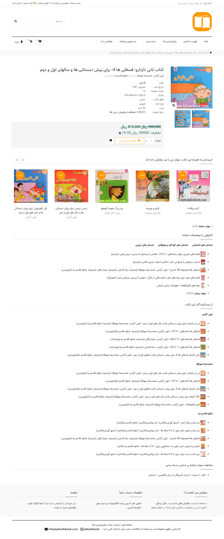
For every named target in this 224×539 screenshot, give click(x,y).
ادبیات (195, 475)
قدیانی (142, 83)
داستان (151, 475)
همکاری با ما (107, 41)
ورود (17, 42)
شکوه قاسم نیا (121, 76)
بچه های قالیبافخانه (190, 285)
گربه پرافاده (193, 208)
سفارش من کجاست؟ (60, 3)
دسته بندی (151, 41)
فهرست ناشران (190, 41)
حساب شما (76, 3)
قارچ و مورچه (152, 208)
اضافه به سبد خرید (128, 141)
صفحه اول (127, 525)
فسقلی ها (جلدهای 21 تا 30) (185, 339)
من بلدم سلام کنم (190, 423)
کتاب (203, 475)
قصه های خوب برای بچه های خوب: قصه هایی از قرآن (173, 278)
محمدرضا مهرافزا (144, 76)
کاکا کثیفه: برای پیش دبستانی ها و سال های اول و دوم (172, 397)
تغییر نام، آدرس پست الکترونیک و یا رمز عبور (118, 503)
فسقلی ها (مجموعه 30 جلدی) (185, 270)
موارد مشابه (204, 226)
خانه (206, 41)
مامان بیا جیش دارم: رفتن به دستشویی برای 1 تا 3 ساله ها (170, 446)
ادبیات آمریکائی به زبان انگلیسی (173, 475)
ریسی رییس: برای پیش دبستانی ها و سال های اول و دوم (71, 210)
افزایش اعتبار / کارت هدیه (36, 3)
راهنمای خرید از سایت (65, 507)
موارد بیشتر (200, 293)
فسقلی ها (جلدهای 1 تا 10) (186, 331)
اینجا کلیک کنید (36, 503)
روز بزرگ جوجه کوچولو (112, 208)
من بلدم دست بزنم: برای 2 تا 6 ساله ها (180, 454)
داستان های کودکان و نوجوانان (173, 245)
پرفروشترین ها (170, 41)
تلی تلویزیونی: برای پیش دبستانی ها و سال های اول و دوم (30, 210)
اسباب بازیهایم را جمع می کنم (185, 262)
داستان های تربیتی (144, 245)
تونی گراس (159, 76)
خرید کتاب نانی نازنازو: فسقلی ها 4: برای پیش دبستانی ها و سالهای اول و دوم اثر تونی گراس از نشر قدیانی (158, 52)
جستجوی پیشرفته (128, 41)
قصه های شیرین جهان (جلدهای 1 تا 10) (179, 254)
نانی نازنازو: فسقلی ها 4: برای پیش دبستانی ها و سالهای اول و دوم (167, 355)
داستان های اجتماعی (202, 245)
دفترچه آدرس (134, 507)
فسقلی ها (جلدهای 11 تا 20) (185, 347)
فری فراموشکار (193, 404)
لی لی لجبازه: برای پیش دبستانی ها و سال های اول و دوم (171, 323)
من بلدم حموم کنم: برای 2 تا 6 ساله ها (180, 430)
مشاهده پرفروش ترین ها (122, 112)
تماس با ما (16, 3)
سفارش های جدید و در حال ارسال (173, 503)
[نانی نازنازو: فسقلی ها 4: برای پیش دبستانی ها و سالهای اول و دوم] (174, 105)
